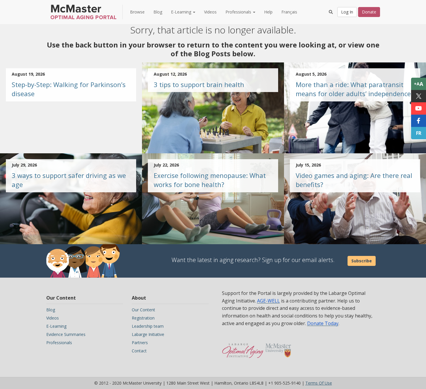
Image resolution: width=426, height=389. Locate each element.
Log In (347, 12)
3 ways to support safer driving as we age (69, 180)
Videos (210, 12)
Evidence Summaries (65, 334)
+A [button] (418, 83)
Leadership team (148, 326)
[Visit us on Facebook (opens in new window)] (418, 121)
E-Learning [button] (181, 12)
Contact (139, 351)
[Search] (330, 12)
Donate (369, 12)
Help (268, 12)
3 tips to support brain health (199, 84)
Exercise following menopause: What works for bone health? (210, 180)
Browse (137, 12)
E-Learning (56, 326)
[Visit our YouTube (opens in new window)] (418, 108)
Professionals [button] (238, 12)
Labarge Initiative (148, 334)
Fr (418, 133)
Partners (140, 342)
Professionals (59, 342)
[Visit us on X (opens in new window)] (418, 96)
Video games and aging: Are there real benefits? (354, 180)
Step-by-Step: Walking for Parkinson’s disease (69, 89)
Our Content (143, 309)
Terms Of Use (318, 383)
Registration (143, 318)
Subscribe (361, 261)
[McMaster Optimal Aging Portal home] (243, 348)
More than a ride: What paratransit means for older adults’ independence (353, 89)
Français (289, 12)
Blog (157, 12)
